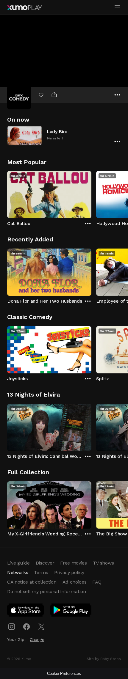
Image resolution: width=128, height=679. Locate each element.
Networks (17, 572)
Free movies (73, 563)
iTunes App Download (26, 611)
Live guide (18, 563)
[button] (64, 135)
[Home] (24, 7)
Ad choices (75, 582)
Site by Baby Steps (104, 659)
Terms (41, 572)
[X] (41, 626)
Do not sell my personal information (46, 591)
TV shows (103, 563)
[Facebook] (26, 626)
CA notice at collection (32, 582)
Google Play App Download (71, 611)
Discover (45, 563)
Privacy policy (69, 572)
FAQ (96, 582)
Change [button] (37, 639)
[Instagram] (11, 626)
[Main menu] (117, 7)
